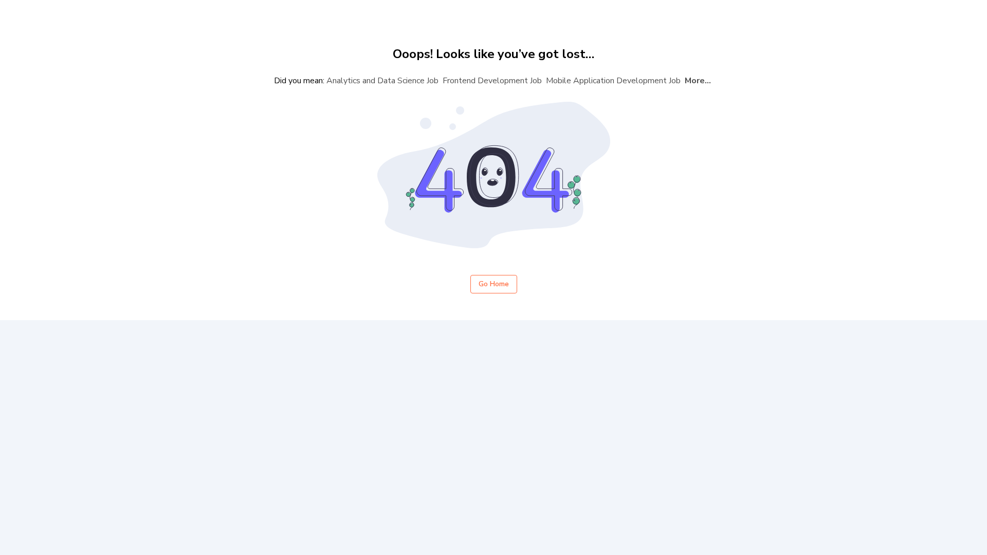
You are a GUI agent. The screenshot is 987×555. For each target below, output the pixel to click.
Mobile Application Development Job (613, 80)
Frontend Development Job (492, 80)
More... (698, 80)
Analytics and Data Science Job (382, 80)
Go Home (494, 284)
